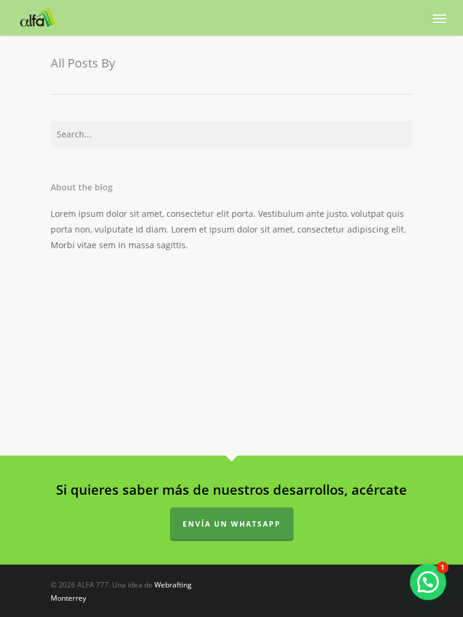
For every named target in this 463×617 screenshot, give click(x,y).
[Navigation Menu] (439, 18)
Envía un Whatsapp (232, 524)
